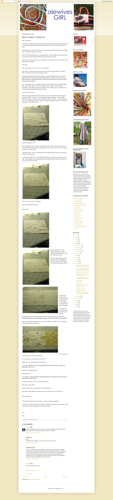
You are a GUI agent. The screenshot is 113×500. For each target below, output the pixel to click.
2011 (76, 243)
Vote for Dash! (79, 282)
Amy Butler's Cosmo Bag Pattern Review (82, 285)
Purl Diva (77, 216)
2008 (76, 304)
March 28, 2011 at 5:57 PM (32, 470)
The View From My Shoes (81, 226)
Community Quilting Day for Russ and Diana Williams (82, 269)
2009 (76, 302)
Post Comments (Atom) (34, 479)
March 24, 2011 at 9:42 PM (32, 432)
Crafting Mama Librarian (80, 205)
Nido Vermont (78, 214)
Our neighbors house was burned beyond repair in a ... (83, 278)
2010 (76, 300)
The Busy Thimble (79, 221)
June (77, 257)
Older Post (65, 476)
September (79, 251)
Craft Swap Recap (80, 290)
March (77, 263)
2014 (76, 237)
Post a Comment (28, 473)
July (77, 255)
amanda (28, 463)
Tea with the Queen (80, 288)
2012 (76, 241)
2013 (76, 239)
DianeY (28, 427)
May (77, 259)
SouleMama (77, 219)
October (78, 249)
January (78, 298)
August (78, 253)
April (77, 261)
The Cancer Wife (79, 223)
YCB (76, 228)
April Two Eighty (78, 200)
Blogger (63, 488)
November (78, 247)
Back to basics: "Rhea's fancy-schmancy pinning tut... (83, 266)
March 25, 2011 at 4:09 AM (32, 442)
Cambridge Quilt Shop (80, 203)
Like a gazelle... (79, 280)
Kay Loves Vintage (79, 210)
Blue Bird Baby (78, 201)
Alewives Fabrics (79, 198)
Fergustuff (77, 207)
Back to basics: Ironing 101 (82, 272)
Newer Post (25, 476)
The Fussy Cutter (79, 225)
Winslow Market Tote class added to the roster (82, 274)
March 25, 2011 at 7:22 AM (32, 459)
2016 (76, 235)
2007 (76, 307)
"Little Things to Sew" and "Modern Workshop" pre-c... (83, 293)
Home (45, 476)
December (78, 245)
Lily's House (77, 212)
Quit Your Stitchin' (79, 217)
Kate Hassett (78, 208)
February (78, 296)
